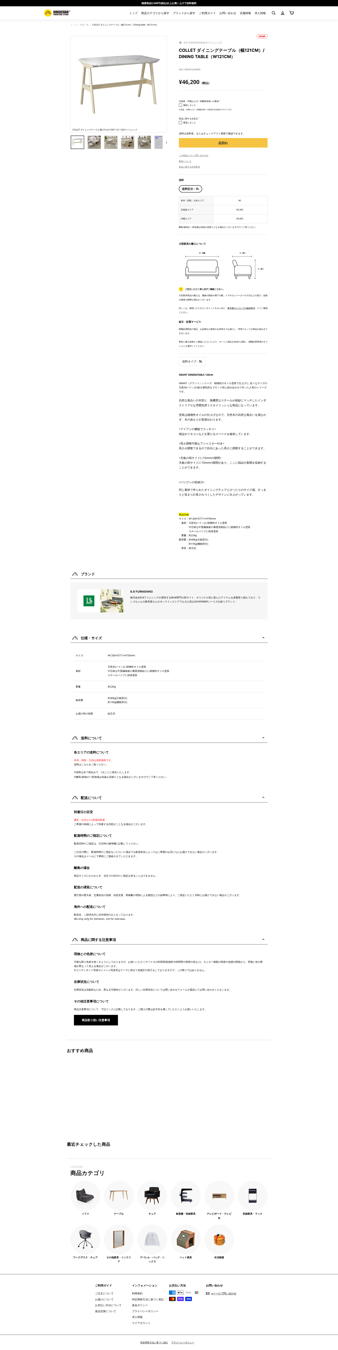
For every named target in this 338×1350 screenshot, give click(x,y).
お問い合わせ (227, 13)
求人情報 (260, 13)
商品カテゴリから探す (155, 13)
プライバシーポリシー (145, 1311)
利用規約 (137, 1293)
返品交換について (105, 1311)
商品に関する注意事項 (189, 166)
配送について (185, 161)
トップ (133, 13)
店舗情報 (245, 13)
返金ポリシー (140, 1305)
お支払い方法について (108, 1305)
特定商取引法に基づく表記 (148, 1299)
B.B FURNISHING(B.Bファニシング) (203, 42)
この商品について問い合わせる (193, 155)
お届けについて (104, 1299)
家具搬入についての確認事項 (241, 308)
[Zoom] (119, 84)
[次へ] (165, 142)
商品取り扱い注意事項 (96, 1020)
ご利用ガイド (207, 13)
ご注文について (104, 1293)
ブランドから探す (184, 13)
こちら (85, 764)
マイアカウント (141, 1323)
